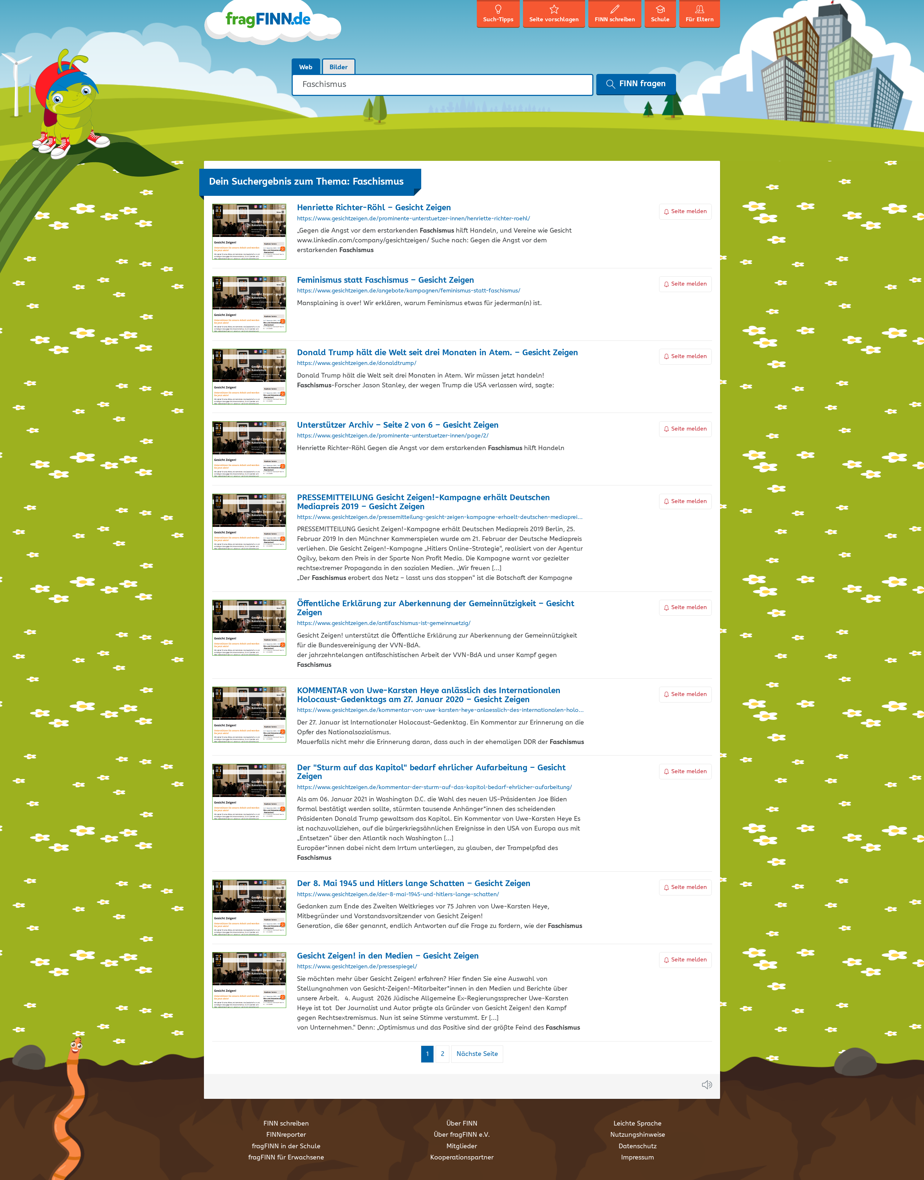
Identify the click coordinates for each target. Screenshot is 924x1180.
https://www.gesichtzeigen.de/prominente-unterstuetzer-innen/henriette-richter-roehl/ (413, 219)
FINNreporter (286, 1135)
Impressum (637, 1158)
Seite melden (689, 211)
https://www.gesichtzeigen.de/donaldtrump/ (357, 363)
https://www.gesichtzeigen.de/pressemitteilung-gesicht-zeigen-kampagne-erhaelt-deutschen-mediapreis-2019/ (440, 517)
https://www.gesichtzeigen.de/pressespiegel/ (357, 967)
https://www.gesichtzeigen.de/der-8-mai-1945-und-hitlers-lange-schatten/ (398, 894)
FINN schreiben (286, 1124)
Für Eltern (700, 19)
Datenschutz (638, 1146)
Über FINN (462, 1124)
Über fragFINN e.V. (462, 1135)
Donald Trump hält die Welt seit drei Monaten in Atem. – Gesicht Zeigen (437, 353)
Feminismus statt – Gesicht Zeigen (385, 280)
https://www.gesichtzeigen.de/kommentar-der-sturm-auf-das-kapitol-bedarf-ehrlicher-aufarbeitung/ (434, 787)
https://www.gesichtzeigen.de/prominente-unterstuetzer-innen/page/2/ (393, 436)
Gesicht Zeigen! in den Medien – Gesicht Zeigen (388, 956)
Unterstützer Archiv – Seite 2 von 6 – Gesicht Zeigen (398, 425)
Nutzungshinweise (637, 1135)
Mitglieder (461, 1146)
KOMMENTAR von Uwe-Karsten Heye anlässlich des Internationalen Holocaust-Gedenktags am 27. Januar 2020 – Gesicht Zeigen (429, 695)
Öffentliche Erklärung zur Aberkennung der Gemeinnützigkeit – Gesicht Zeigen (435, 608)
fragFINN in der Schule (286, 1146)
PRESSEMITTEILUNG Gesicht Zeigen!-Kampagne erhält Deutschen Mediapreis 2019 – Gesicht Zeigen (423, 502)
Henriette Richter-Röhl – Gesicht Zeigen (374, 208)
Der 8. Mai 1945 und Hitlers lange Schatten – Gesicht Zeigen (414, 883)
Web (306, 67)
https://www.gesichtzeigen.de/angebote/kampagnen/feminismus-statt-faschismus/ (408, 291)
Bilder (339, 67)
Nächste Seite (477, 1054)
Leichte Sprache (638, 1124)
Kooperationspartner (462, 1158)
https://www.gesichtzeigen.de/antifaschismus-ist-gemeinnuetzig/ (384, 623)
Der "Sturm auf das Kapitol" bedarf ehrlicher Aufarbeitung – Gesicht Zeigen (431, 772)
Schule (660, 19)
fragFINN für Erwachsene (286, 1158)
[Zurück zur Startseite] (273, 29)
